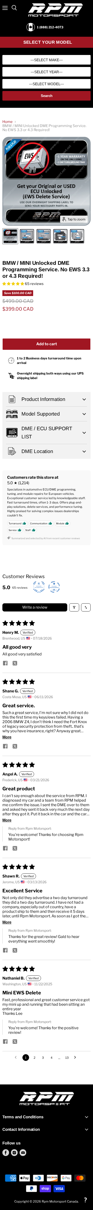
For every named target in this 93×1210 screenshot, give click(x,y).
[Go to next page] (76, 1057)
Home (7, 122)
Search (46, 96)
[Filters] (74, 607)
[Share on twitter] (15, 663)
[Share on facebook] (5, 663)
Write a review (34, 607)
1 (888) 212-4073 (50, 27)
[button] (13, 284)
